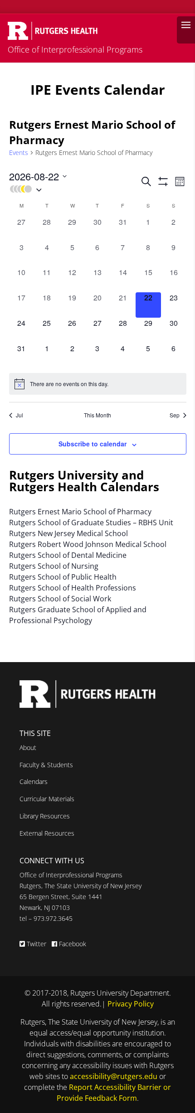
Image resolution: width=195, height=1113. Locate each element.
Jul (19, 415)
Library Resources (45, 816)
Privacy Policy (130, 1004)
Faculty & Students (46, 764)
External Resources (47, 833)
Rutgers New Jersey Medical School (68, 533)
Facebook (71, 943)
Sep (175, 415)
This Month (97, 415)
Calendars (34, 781)
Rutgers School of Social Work (60, 599)
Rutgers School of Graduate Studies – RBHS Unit (91, 522)
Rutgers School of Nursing (53, 566)
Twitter (36, 943)
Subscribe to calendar (92, 443)
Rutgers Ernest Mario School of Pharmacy (80, 512)
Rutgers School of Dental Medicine (68, 555)
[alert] (97, 384)
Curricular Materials (47, 798)
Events (18, 152)
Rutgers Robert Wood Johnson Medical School (87, 544)
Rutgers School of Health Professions (72, 588)
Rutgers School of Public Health (63, 577)
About (28, 747)
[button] (74, 189)
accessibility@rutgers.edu (113, 1076)
